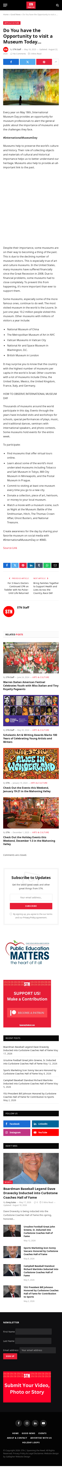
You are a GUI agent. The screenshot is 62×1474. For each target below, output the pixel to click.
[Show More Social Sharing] (56, 62)
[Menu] (5, 5)
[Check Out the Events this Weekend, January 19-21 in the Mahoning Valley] (31, 763)
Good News (15, 14)
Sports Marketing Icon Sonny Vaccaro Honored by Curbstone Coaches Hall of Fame (41, 1251)
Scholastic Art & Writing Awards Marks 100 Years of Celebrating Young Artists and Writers (30, 738)
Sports (8, 1182)
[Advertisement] (31, 207)
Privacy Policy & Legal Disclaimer (28, 1453)
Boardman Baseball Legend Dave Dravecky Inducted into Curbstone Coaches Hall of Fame (30, 1193)
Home (6, 14)
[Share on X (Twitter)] (27, 62)
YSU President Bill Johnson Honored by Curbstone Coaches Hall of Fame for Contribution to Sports (41, 1292)
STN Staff (17, 49)
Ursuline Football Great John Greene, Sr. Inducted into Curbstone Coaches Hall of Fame (39, 1231)
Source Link (10, 548)
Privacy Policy (29, 917)
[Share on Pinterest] (44, 62)
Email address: (11, 1350)
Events (42, 1433)
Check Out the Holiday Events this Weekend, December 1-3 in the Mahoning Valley (29, 841)
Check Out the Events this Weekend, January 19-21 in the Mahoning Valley (27, 789)
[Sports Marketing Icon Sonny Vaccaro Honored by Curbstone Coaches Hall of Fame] (12, 1252)
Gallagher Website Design (18, 1456)
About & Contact (17, 1438)
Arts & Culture (11, 23)
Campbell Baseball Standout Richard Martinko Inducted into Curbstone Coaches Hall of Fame (41, 1270)
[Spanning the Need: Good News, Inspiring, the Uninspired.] (31, 5)
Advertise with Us (41, 1438)
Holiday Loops (31, 1442)
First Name (9, 1331)
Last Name (8, 1340)
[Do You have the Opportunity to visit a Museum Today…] (31, 87)
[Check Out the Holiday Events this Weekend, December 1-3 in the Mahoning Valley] (31, 813)
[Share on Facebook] (11, 62)
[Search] (57, 5)
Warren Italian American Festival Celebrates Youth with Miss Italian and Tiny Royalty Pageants (31, 685)
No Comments (19, 53)
